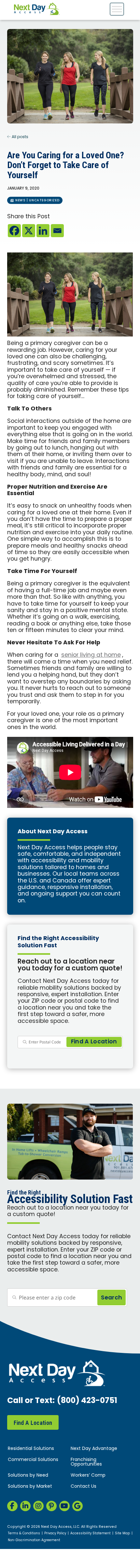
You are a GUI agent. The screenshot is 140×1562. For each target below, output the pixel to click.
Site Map (122, 1533)
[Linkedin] (42, 230)
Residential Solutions (31, 1449)
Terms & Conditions (24, 1533)
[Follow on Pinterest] (51, 1506)
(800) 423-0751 (87, 1401)
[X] (28, 230)
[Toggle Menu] (117, 9)
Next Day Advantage (94, 1449)
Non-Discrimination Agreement (34, 1540)
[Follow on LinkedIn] (25, 1506)
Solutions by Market (30, 1486)
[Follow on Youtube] (64, 1506)
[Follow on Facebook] (12, 1506)
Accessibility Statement (90, 1533)
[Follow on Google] (77, 1506)
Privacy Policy (55, 1533)
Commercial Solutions (33, 1460)
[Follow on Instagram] (38, 1506)
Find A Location (33, 1422)
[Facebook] (14, 230)
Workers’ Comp (88, 1475)
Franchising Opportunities (86, 1462)
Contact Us (83, 1486)
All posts (19, 137)
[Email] (57, 230)
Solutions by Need (28, 1475)
